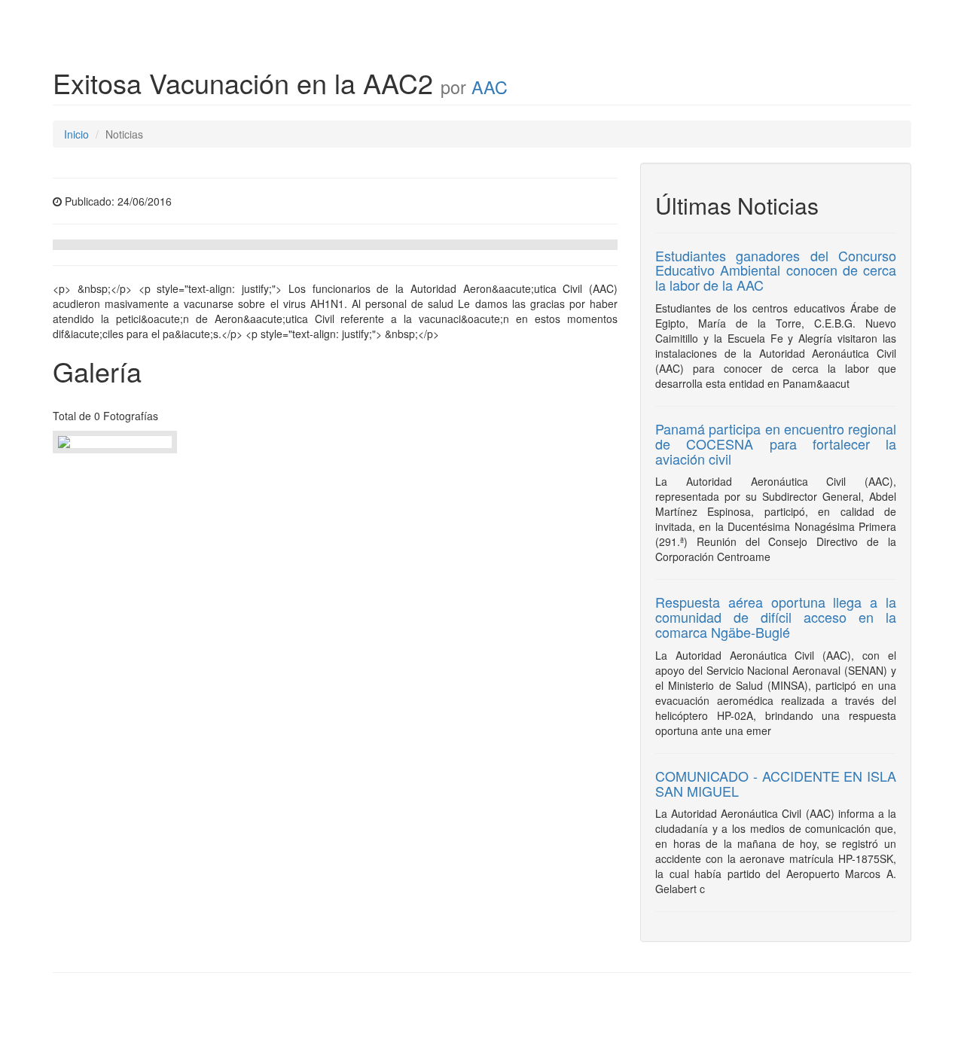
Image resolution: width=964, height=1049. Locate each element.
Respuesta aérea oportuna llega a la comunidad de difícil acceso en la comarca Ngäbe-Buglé (775, 617)
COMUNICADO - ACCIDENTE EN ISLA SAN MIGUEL (775, 783)
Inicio (76, 134)
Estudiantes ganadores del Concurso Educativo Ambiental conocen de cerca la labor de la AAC (775, 270)
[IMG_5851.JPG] (115, 442)
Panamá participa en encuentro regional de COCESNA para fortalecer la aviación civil (775, 443)
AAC (489, 86)
